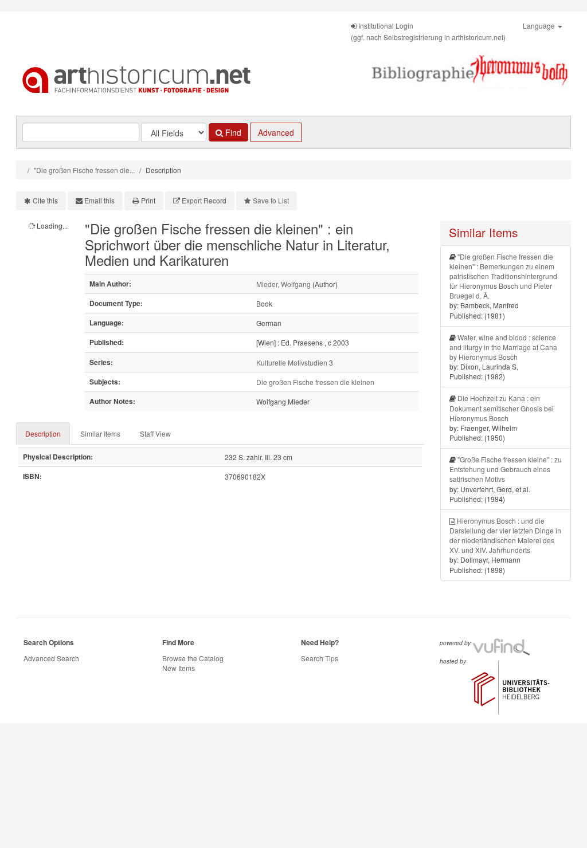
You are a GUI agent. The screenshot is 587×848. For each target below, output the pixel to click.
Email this (99, 200)
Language (540, 25)
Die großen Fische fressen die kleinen (315, 382)
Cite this (45, 200)
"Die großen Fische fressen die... (84, 170)
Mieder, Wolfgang (283, 284)
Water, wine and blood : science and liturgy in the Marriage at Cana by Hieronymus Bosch (503, 347)
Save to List (271, 200)
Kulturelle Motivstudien (291, 362)
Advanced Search (51, 658)
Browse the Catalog (193, 658)
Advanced (276, 132)
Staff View (155, 433)
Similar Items (100, 433)
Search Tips (319, 658)
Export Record (204, 200)
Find (232, 132)
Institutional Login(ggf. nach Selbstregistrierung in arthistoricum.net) (428, 31)
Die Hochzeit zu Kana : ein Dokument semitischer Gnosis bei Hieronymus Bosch (501, 407)
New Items (178, 668)
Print (148, 200)
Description (43, 433)
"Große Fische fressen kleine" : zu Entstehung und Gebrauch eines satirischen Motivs (505, 469)
